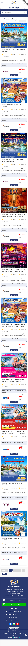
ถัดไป (4, 574)
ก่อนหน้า (4, 570)
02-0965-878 (12, 617)
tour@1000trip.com (13, 620)
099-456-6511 (13, 615)
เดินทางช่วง (12, 64)
